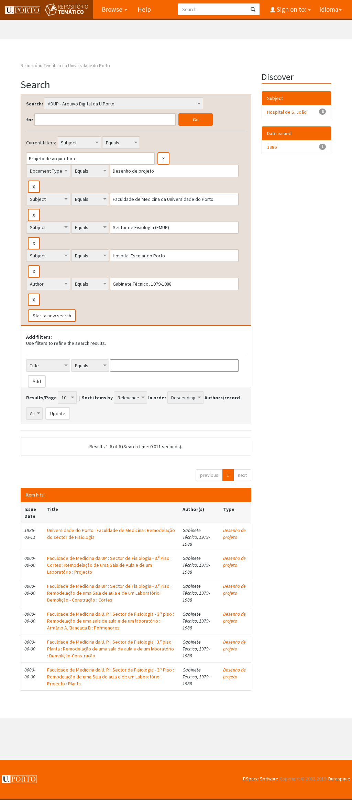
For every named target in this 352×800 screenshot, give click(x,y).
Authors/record (222, 397)
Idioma (328, 9)
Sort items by (97, 397)
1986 (272, 147)
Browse (113, 9)
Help (144, 9)
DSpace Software (260, 779)
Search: (34, 104)
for (29, 119)
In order (157, 397)
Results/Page (41, 397)
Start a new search (52, 315)
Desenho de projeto (234, 533)
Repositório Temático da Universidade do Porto (65, 66)
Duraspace (339, 779)
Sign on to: (291, 9)
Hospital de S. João (287, 112)
